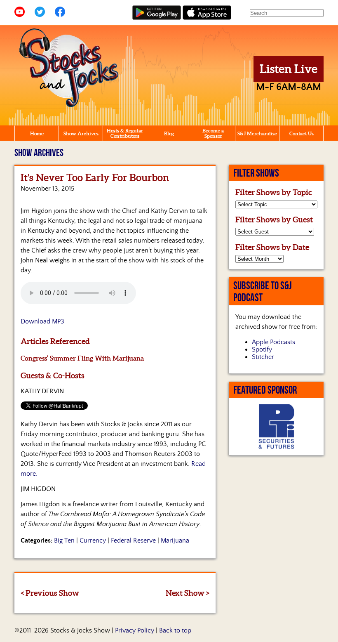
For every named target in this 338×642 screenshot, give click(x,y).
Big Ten (64, 540)
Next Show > (187, 592)
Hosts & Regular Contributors (125, 133)
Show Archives (81, 133)
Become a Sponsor (213, 133)
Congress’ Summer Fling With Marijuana (82, 358)
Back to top (175, 630)
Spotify (262, 349)
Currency (93, 540)
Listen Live (288, 69)
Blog (169, 133)
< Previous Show (50, 592)
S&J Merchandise (257, 133)
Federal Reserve (133, 540)
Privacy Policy (134, 630)
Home (37, 133)
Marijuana (175, 540)
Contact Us (301, 133)
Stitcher (263, 357)
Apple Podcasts (273, 342)
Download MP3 (42, 321)
